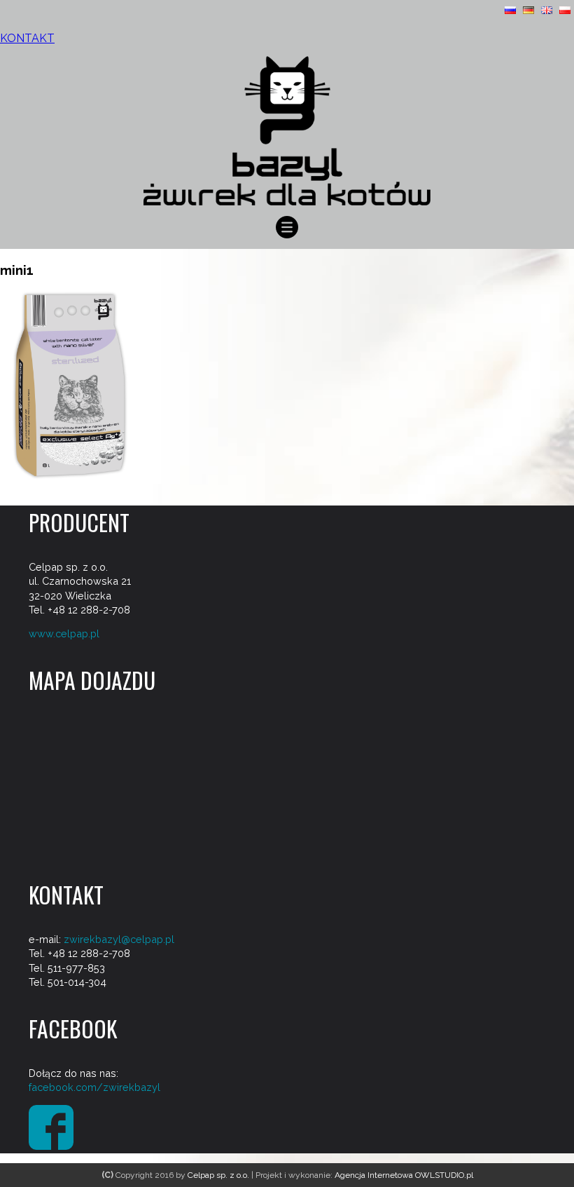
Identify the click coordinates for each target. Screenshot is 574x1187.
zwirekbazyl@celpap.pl (119, 939)
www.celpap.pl (64, 633)
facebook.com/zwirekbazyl (94, 1087)
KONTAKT (27, 38)
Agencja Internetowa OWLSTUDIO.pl (404, 1175)
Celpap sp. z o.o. (218, 1175)
